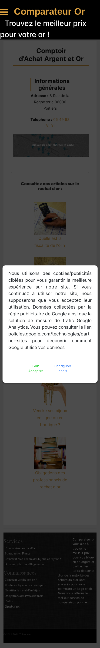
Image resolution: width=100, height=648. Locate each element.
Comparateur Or (49, 11)
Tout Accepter (35, 368)
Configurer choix (62, 368)
